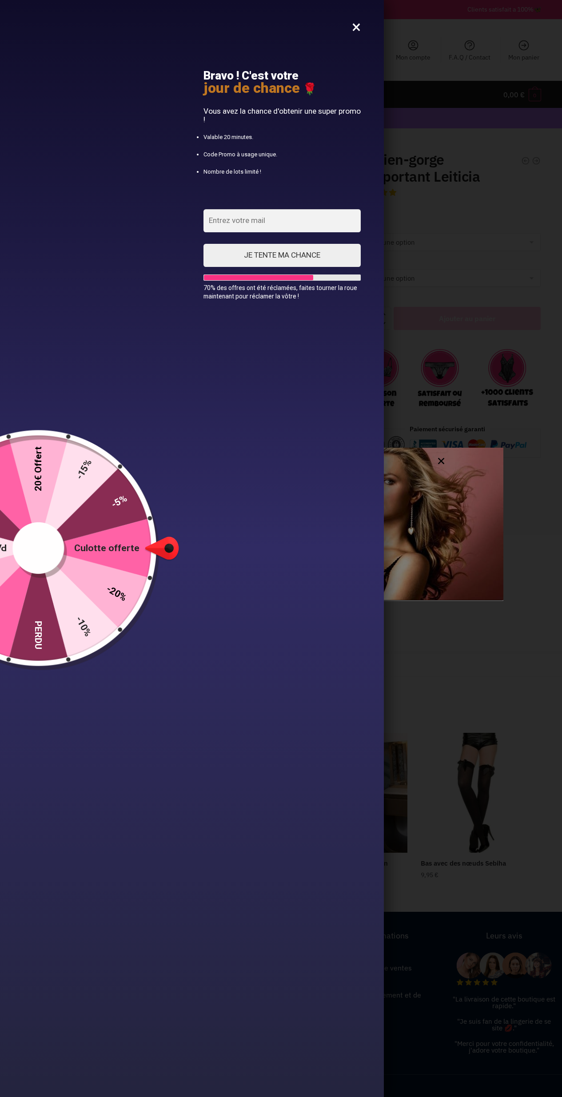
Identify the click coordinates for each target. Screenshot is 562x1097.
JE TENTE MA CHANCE (282, 254)
